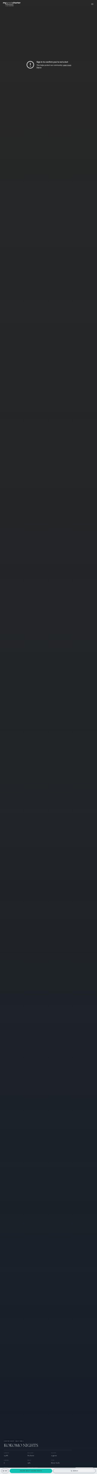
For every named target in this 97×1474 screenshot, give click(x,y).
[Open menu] (92, 4)
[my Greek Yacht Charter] (11, 4)
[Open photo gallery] (48, 737)
